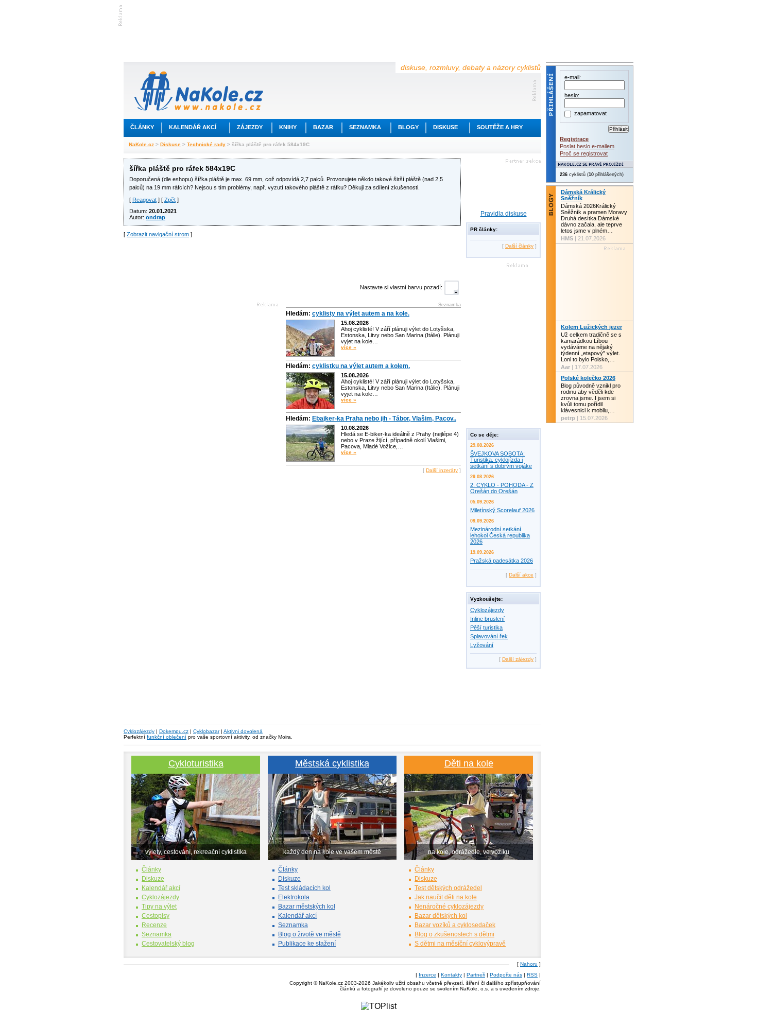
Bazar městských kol (306, 906)
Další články (519, 246)
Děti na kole (468, 763)
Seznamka (365, 127)
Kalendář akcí (192, 127)
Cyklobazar (206, 731)
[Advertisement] (292, 257)
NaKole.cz (141, 144)
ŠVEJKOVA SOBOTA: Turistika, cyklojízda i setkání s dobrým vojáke (501, 459)
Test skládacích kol (304, 888)
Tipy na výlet (159, 906)
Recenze (154, 925)
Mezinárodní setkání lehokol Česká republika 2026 (500, 535)
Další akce (521, 575)
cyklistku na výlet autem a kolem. (361, 366)
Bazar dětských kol (441, 915)
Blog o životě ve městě (309, 934)
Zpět (170, 200)
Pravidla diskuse (503, 213)
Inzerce (427, 975)
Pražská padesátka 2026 (501, 560)
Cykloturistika (195, 763)
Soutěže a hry (500, 127)
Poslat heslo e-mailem (587, 146)
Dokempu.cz (173, 731)
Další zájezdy (518, 659)
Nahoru (529, 964)
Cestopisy (155, 915)
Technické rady (206, 144)
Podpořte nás (506, 975)
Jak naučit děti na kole (446, 897)
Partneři (476, 975)
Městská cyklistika (332, 763)
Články (142, 127)
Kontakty (451, 975)
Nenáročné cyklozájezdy (449, 906)
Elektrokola (293, 897)
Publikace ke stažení (307, 943)
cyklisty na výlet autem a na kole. (360, 313)
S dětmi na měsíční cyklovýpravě (460, 943)
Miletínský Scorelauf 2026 (502, 510)
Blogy (408, 127)
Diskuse (445, 127)
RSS (532, 975)
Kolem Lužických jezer (591, 327)
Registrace (574, 139)
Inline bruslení (487, 619)
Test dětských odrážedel (448, 888)
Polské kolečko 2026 (588, 378)
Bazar (323, 127)
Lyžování (481, 645)
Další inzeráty (442, 470)
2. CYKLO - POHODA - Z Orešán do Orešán (502, 488)
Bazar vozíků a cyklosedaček (455, 925)
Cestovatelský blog (168, 943)
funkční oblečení (166, 737)
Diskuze (153, 878)
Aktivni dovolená (243, 731)
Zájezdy (250, 127)
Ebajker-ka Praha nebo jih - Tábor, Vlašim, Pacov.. (384, 418)
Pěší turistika (486, 627)
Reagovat (144, 200)
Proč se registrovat (584, 153)
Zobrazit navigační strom (158, 234)
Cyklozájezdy (487, 610)
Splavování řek (489, 636)
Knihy (288, 127)
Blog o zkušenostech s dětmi (454, 934)
